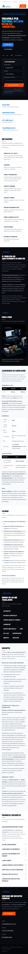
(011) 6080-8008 (22, 1)
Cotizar (23, 6)
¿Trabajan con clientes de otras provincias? (11, 880)
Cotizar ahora (8, 44)
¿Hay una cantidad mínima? (9, 844)
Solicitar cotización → (14, 85)
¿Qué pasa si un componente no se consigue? (11, 855)
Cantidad (6, 71)
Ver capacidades (8, 49)
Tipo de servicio (7, 64)
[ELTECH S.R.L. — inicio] (6, 6)
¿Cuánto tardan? (6, 860)
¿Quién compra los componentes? (11, 849)
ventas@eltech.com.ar (7, 1)
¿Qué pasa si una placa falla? (10, 874)
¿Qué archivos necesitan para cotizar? (12, 827)
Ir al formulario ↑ (9, 913)
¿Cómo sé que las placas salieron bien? (12, 869)
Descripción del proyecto (9, 77)
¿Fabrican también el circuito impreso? (12, 865)
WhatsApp (15, 1)
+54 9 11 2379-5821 (7, 931)
